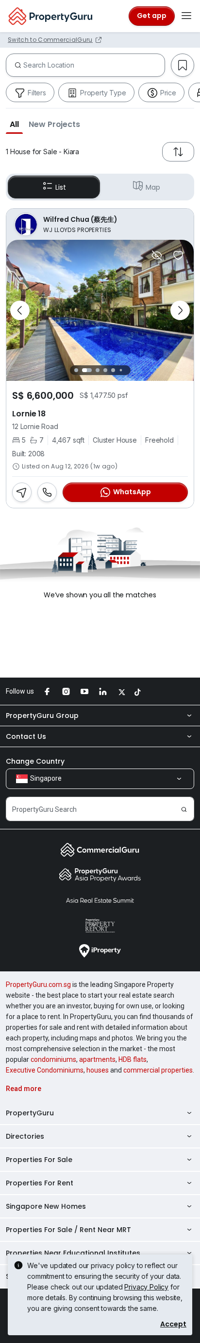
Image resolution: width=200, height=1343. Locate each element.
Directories (25, 1136)
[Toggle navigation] (186, 16)
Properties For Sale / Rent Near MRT (68, 1230)
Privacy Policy (146, 1287)
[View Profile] (100, 224)
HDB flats (132, 1059)
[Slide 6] (120, 370)
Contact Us (26, 736)
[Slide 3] (98, 370)
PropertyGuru (30, 1113)
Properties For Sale (39, 1159)
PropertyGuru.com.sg (38, 984)
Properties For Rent (39, 1183)
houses (97, 1070)
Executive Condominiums (44, 1070)
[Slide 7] (128, 370)
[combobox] (94, 65)
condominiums (53, 1059)
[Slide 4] (105, 370)
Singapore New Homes (46, 1206)
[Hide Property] (157, 255)
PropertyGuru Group (42, 715)
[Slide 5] (113, 370)
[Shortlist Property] (178, 255)
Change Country (35, 761)
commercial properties (158, 1070)
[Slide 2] (87, 370)
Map (153, 187)
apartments (97, 1059)
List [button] (60, 187)
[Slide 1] (76, 370)
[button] (14, 124)
